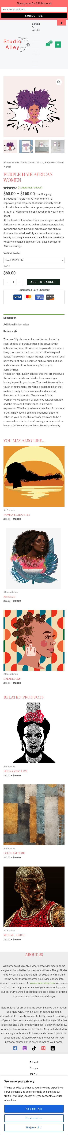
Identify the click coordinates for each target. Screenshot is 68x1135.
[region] (34, 1105)
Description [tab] (9, 317)
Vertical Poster (11, 253)
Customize (34, 1118)
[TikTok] (34, 1048)
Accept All (34, 1108)
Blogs (34, 1068)
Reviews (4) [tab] (10, 331)
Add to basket (43, 282)
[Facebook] (15, 1048)
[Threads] (53, 1048)
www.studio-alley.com (42, 983)
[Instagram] (24, 1048)
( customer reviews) (30, 187)
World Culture (19, 162)
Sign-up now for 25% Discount (34, 3)
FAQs (34, 1074)
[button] (59, 82)
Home (6, 162)
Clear (6, 266)
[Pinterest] (43, 1048)
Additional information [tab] (16, 324)
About (34, 1062)
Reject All (34, 1127)
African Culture (35, 162)
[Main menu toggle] (58, 44)
